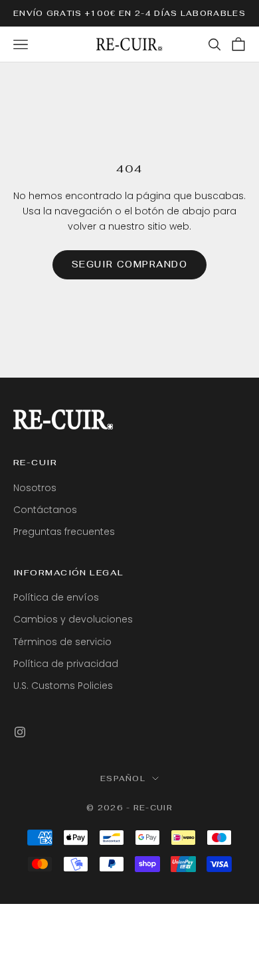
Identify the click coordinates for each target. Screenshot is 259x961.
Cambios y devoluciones (73, 619)
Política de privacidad (65, 663)
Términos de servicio (62, 641)
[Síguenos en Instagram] (20, 732)
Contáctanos (45, 509)
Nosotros (34, 487)
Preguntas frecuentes (64, 531)
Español (122, 778)
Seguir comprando (130, 264)
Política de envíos (56, 597)
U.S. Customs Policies (63, 685)
